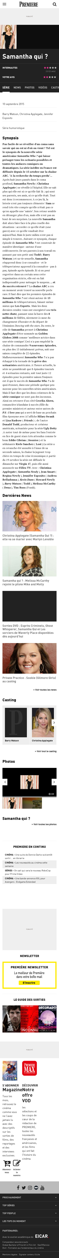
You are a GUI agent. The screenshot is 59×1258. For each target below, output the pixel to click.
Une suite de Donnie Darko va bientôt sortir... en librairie (28, 856)
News (17, 87)
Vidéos (42, 87)
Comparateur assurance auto (15, 1242)
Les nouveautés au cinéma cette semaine (26, 864)
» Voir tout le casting (46, 751)
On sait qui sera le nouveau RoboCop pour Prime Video (28, 872)
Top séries (8, 1205)
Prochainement (11, 1197)
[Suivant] (54, 722)
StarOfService (43, 1245)
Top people (9, 1213)
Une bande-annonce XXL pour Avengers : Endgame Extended (25, 880)
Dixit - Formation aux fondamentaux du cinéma (23, 1248)
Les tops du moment (14, 1221)
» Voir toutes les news (45, 689)
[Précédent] (4, 782)
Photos (29, 87)
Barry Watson (10, 114)
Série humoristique (13, 128)
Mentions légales (9, 1254)
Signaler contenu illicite (29, 1254)
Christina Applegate (31, 114)
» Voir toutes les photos (44, 824)
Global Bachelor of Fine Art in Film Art (19, 1245)
